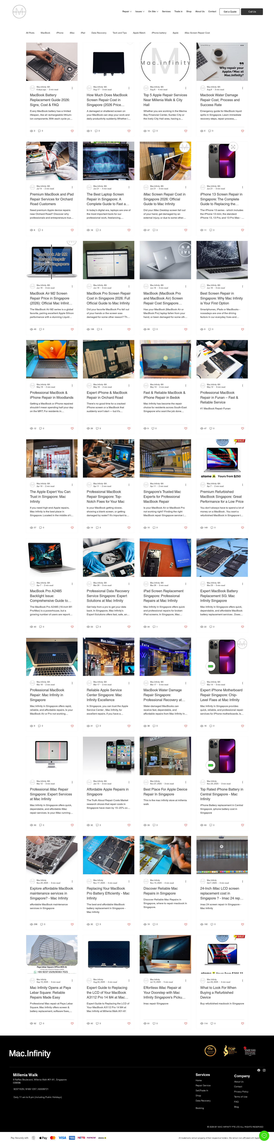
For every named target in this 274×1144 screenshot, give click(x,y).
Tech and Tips (120, 33)
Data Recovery (98, 33)
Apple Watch (139, 33)
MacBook (45, 33)
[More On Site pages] (157, 11)
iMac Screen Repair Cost (197, 33)
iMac (72, 33)
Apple (175, 33)
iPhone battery (159, 33)
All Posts (30, 33)
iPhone (59, 33)
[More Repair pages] (131, 11)
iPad (83, 33)
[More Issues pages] (143, 11)
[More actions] (73, 88)
